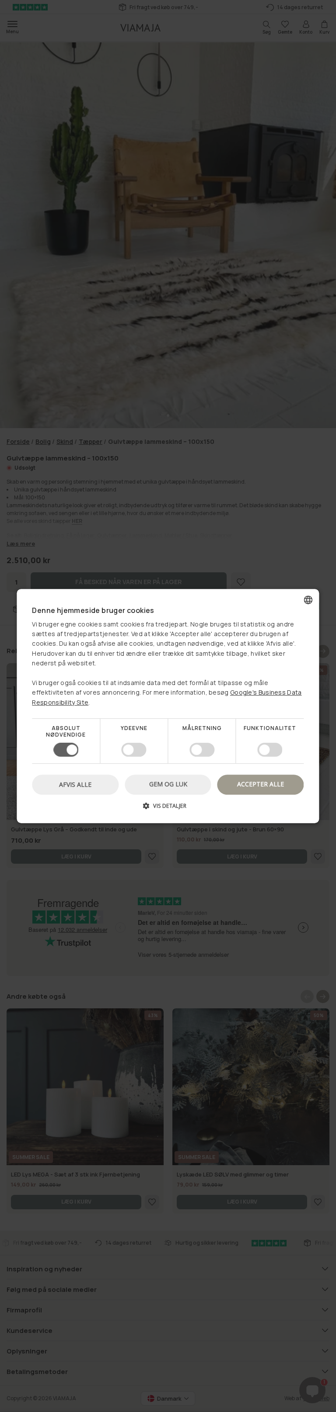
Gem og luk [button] (168, 784)
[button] (168, 809)
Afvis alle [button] (75, 784)
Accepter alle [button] (260, 784)
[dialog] (168, 706)
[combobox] (308, 599)
